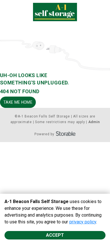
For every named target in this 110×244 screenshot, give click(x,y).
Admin (94, 122)
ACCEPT (55, 235)
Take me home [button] (17, 102)
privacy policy (82, 222)
